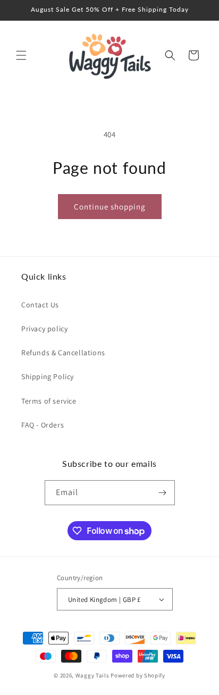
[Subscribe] (162, 492)
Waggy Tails (92, 675)
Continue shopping (110, 207)
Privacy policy (44, 328)
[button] (21, 55)
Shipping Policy (47, 376)
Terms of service (49, 401)
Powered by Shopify (138, 675)
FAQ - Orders (42, 425)
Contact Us (40, 304)
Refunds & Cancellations (63, 352)
